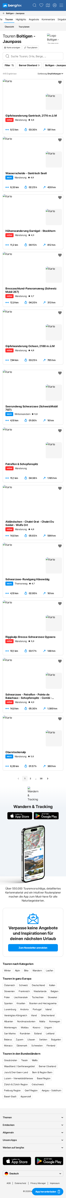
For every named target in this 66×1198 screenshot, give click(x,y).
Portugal (37, 1009)
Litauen (31, 1039)
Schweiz (23, 985)
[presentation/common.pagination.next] (48, 778)
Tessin (24, 1060)
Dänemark (22, 1045)
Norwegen (54, 1021)
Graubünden (10, 1060)
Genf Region (31, 1090)
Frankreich (24, 991)
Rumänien (25, 1033)
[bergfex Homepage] (12, 5)
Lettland (50, 1033)
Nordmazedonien (26, 1021)
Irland (34, 1015)
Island (48, 1009)
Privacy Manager (38, 1183)
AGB (9, 1183)
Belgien (54, 991)
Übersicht (9, 26)
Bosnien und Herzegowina (43, 1003)
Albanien (8, 1021)
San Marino (10, 1033)
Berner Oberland (47, 1066)
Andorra (24, 1009)
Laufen (49, 970)
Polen (7, 997)
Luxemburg (10, 1009)
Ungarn (48, 1027)
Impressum (54, 1183)
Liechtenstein (21, 997)
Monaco (8, 1045)
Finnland (51, 1045)
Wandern (37, 970)
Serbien (43, 1039)
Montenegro (10, 1027)
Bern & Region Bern (42, 1072)
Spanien (8, 1003)
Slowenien (9, 991)
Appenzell (25, 1096)
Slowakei (52, 997)
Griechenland (48, 1015)
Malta (42, 1021)
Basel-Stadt (10, 1096)
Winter (7, 970)
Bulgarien (56, 1039)
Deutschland (38, 985)
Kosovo (36, 1027)
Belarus (8, 1039)
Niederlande (40, 991)
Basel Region (43, 1078)
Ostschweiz (38, 1084)
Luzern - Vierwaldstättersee (18, 1078)
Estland (38, 1033)
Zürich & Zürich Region (16, 1084)
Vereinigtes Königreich (15, 1015)
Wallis (35, 1060)
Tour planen (24, 26)
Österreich (9, 985)
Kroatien (21, 1003)
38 (41, 778)
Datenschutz (20, 1183)
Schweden (36, 1045)
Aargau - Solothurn (51, 1090)
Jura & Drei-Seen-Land (16, 1072)
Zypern (19, 1039)
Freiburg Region (12, 1090)
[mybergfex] (54, 5)
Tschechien (38, 997)
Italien (52, 985)
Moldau (25, 1027)
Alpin (17, 970)
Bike (26, 970)
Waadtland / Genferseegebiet (19, 1066)
